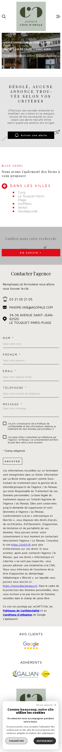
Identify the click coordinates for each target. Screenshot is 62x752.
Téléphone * (15, 387)
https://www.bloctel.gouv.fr (20, 585)
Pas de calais (23, 49)
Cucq (21, 192)
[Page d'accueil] (31, 16)
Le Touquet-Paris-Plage (31, 198)
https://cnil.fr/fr (21, 544)
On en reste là (44, 705)
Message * (13, 404)
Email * (10, 371)
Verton (23, 207)
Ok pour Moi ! (45, 740)
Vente (7, 49)
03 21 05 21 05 (20, 299)
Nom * (8, 338)
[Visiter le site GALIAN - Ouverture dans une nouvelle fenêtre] (25, 674)
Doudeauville (28, 211)
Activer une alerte (34, 135)
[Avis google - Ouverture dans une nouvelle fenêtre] (31, 645)
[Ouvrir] (4, 16)
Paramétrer (16, 740)
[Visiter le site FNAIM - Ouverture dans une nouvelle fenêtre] (45, 673)
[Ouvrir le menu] (58, 16)
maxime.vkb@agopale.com (31, 307)
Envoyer (12, 461)
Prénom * (12, 354)
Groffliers (25, 204)
